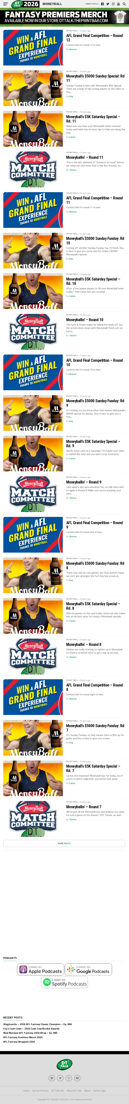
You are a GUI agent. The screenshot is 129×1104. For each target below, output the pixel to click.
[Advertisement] (26, 905)
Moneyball (72, 30)
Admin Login (100, 1091)
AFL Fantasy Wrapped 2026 (19, 1042)
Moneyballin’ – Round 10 (84, 319)
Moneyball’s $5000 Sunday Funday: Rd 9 (95, 403)
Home (26, 1091)
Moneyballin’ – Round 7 (83, 807)
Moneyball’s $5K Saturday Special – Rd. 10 (93, 281)
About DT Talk (74, 1091)
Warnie (73, 49)
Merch (87, 1091)
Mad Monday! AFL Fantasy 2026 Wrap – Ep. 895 (30, 1033)
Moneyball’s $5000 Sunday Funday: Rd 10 (95, 240)
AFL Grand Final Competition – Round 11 (94, 200)
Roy (71, 96)
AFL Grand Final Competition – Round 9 (94, 525)
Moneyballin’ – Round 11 (84, 157)
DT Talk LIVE (58, 1091)
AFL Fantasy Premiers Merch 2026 (22, 1037)
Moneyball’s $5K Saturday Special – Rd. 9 (93, 443)
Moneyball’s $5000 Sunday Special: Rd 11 (95, 78)
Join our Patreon (40, 1091)
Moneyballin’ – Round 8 (83, 644)
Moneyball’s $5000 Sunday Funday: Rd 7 (95, 728)
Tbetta (72, 170)
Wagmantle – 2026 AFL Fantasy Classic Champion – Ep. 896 (37, 1024)
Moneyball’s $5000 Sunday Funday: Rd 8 (95, 565)
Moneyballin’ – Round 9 (83, 482)
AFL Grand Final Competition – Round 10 (94, 362)
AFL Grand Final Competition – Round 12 (94, 37)
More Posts (64, 843)
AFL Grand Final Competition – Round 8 (94, 687)
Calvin (72, 137)
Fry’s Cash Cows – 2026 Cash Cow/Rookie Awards (31, 1028)
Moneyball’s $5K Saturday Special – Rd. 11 (93, 118)
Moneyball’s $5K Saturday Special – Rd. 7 (93, 768)
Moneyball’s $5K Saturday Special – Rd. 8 (93, 606)
